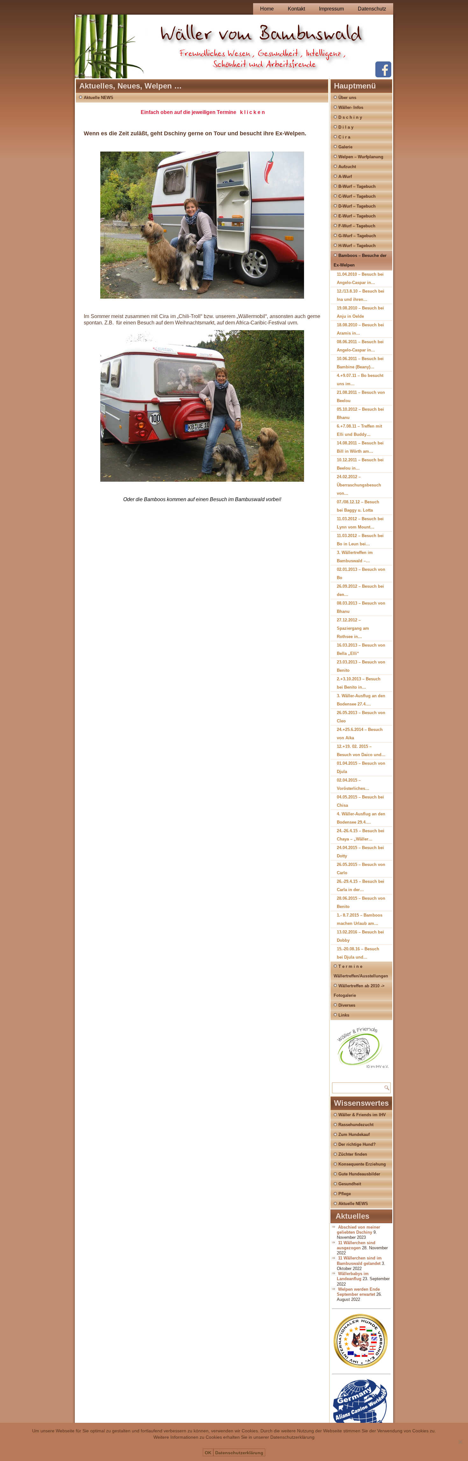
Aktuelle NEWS (98, 97)
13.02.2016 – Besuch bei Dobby (360, 936)
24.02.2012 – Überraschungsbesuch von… (359, 485)
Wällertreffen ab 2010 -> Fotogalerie (359, 990)
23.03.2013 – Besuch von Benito (361, 666)
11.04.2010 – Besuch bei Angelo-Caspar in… (360, 278)
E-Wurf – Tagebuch (357, 216)
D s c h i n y (350, 117)
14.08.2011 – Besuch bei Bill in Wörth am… (360, 447)
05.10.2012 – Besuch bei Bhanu (360, 413)
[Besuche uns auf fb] (383, 76)
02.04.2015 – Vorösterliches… (353, 784)
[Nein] (460, 1442)
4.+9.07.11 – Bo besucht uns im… (360, 379)
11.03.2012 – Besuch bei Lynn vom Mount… (360, 522)
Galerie (345, 147)
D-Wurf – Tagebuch (357, 206)
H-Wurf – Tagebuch (357, 245)
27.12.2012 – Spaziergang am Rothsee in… (353, 628)
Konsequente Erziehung (362, 1164)
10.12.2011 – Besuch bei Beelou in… (360, 464)
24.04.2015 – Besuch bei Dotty (360, 851)
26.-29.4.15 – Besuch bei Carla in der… (360, 885)
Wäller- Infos (350, 107)
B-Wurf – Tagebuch (357, 186)
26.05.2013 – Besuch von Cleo (361, 716)
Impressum (331, 8)
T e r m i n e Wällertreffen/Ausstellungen (361, 971)
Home (267, 8)
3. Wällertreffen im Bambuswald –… (355, 556)
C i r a (344, 137)
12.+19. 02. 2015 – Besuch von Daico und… (361, 750)
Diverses (346, 1005)
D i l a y (345, 127)
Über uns (347, 97)
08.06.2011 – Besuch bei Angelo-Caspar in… (360, 345)
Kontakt (296, 8)
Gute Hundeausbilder (359, 1174)
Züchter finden (352, 1154)
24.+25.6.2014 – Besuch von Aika (360, 733)
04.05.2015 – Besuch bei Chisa (360, 801)
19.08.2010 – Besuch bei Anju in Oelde (360, 312)
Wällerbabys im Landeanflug (353, 1276)
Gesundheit (349, 1183)
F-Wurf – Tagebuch (356, 225)
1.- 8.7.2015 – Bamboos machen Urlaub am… (359, 919)
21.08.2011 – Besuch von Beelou (361, 396)
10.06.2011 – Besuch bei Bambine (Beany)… (360, 362)
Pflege (344, 1193)
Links (343, 1015)
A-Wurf (345, 176)
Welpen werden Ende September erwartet (358, 1292)
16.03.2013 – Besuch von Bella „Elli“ (361, 649)
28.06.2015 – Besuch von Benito (361, 902)
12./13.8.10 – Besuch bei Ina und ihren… (360, 295)
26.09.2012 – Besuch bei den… (360, 590)
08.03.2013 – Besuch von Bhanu (361, 607)
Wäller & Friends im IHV (362, 1114)
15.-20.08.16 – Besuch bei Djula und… (358, 953)
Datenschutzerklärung (239, 1452)
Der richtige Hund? (357, 1144)
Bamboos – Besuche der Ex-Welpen (360, 260)
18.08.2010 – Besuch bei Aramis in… (360, 329)
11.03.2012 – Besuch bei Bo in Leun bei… (360, 539)
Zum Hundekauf (354, 1134)
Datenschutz (372, 8)
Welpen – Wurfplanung (360, 156)
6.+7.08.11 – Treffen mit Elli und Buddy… (359, 430)
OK (208, 1452)
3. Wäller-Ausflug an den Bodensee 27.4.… (361, 699)
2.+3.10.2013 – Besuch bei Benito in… (358, 683)
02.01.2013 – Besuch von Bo (361, 573)
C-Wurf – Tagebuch (357, 196)
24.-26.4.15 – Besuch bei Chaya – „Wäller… (360, 834)
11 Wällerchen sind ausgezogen (356, 1245)
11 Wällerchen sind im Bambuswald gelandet (359, 1261)
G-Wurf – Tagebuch (357, 235)
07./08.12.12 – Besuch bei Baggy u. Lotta (358, 506)
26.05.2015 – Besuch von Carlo (361, 868)
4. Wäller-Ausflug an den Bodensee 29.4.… (361, 818)
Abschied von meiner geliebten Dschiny (358, 1230)
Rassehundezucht (355, 1124)
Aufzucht (347, 166)
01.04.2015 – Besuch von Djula (361, 767)
